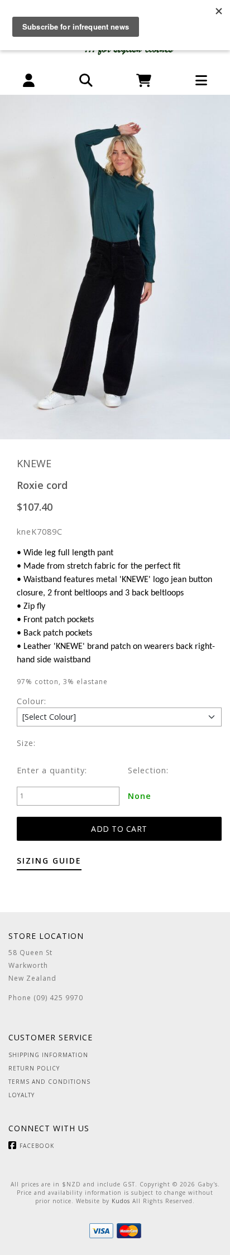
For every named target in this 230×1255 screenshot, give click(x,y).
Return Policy (34, 1068)
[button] (86, 81)
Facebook (37, 1146)
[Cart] (144, 81)
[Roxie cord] (115, 267)
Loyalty (21, 1095)
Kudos (121, 1201)
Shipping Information (48, 1055)
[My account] (29, 81)
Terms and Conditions (49, 1082)
